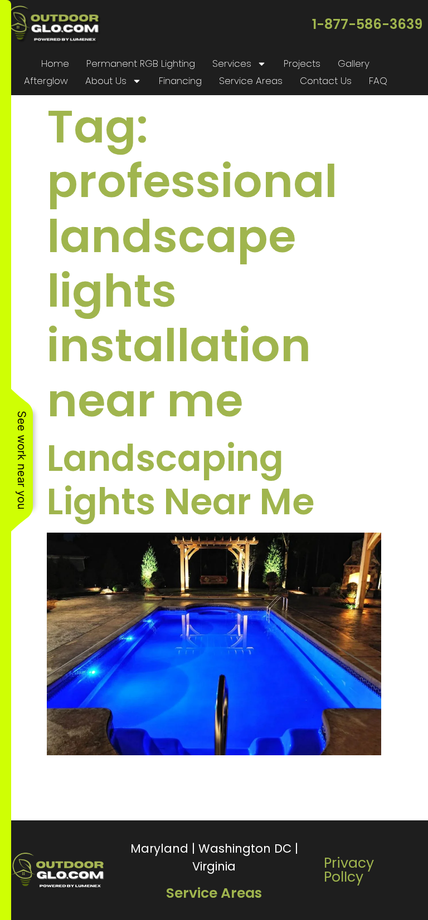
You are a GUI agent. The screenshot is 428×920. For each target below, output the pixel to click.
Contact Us (326, 80)
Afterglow (46, 80)
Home (55, 63)
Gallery (353, 63)
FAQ (378, 80)
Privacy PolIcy (349, 870)
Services (231, 63)
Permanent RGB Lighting (140, 63)
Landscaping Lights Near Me (180, 480)
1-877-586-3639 (367, 24)
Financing (180, 80)
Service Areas (251, 80)
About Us (106, 80)
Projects (302, 63)
